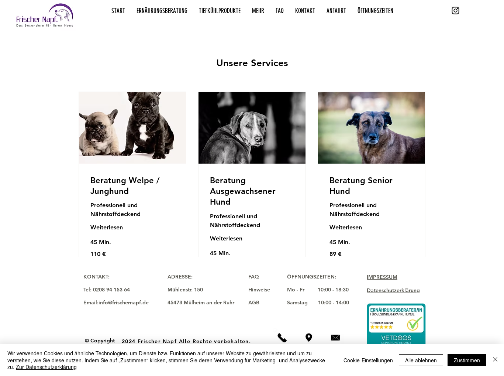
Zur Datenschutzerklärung (46, 366)
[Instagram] (455, 11)
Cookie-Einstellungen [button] (368, 360)
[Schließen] (495, 360)
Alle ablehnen (421, 360)
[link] (132, 186)
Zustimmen (467, 360)
